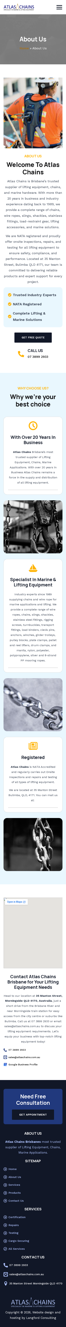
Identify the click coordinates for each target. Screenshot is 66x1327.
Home (24, 48)
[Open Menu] (59, 7)
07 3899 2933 (38, 357)
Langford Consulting (41, 1318)
